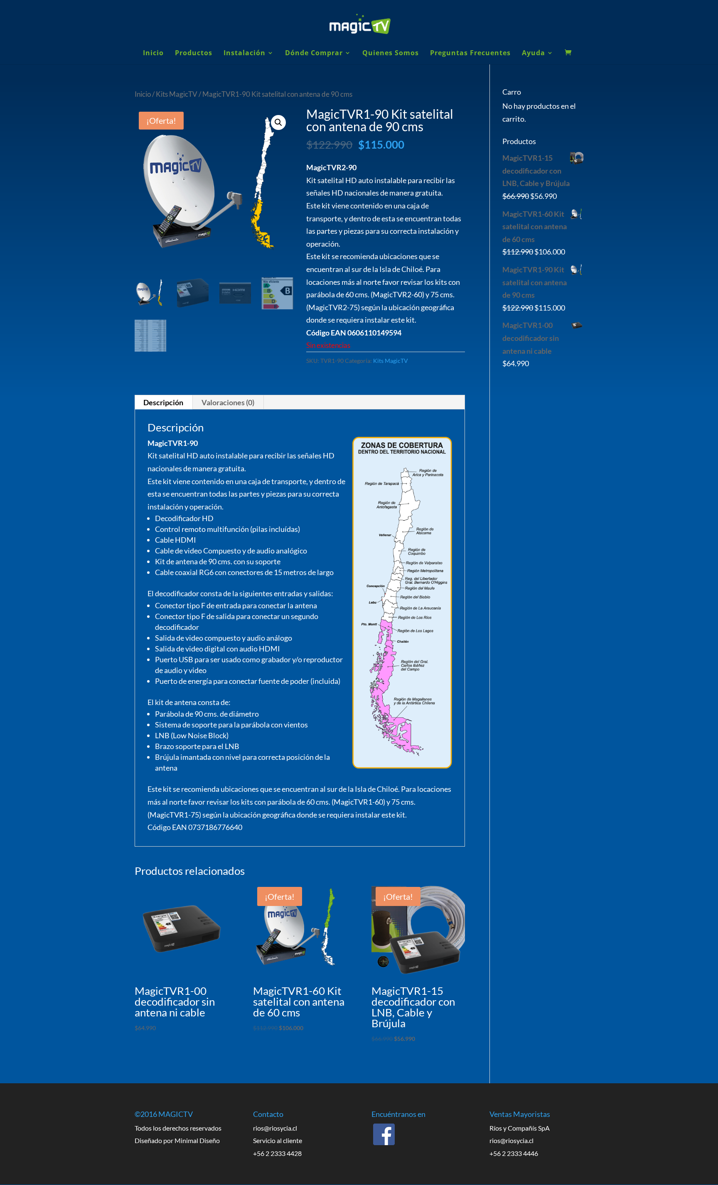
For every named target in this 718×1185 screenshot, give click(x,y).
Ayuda (533, 53)
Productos (193, 53)
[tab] (163, 402)
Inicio (153, 53)
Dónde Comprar (314, 53)
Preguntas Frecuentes (470, 53)
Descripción (163, 402)
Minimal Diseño (197, 1140)
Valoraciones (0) (228, 402)
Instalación (245, 53)
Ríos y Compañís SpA (519, 1128)
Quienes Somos (390, 53)
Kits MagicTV (176, 94)
